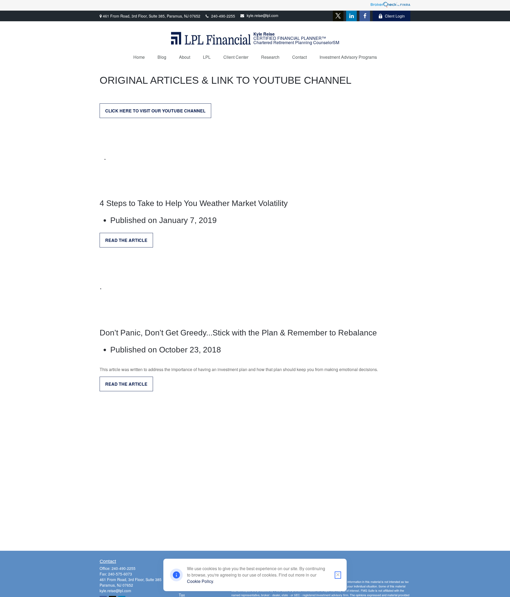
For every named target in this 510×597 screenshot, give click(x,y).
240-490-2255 (223, 16)
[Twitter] (338, 16)
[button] (139, 57)
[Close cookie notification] (338, 575)
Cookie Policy (200, 581)
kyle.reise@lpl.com (262, 15)
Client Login (395, 16)
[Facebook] (364, 16)
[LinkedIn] (351, 16)
